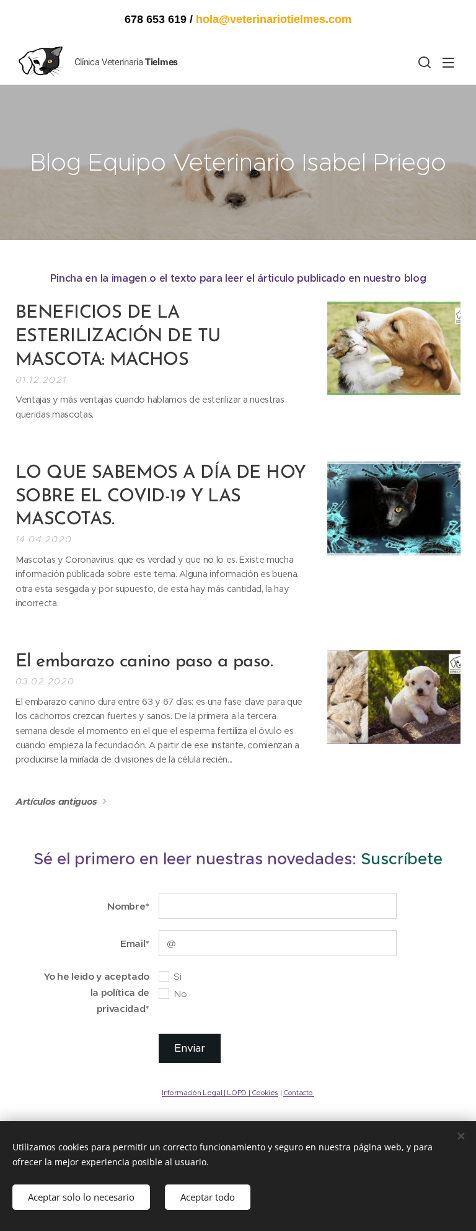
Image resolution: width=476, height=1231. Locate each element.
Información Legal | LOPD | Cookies (220, 1092)
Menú (448, 62)
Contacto (298, 1092)
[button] (423, 62)
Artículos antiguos (56, 801)
